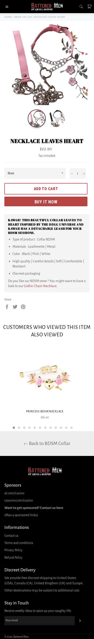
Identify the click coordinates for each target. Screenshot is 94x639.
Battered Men (21, 636)
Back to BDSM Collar (49, 443)
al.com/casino (14, 493)
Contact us (11, 535)
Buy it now (46, 202)
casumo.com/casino (18, 500)
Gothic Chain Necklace (40, 286)
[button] (13, 427)
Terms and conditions (18, 543)
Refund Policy (13, 557)
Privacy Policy (13, 550)
